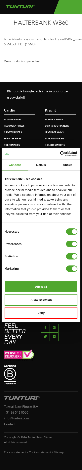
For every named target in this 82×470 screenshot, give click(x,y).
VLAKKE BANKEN (54, 139)
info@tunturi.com (16, 418)
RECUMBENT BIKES (14, 126)
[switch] (71, 244)
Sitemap (59, 452)
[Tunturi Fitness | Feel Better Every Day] (20, 5)
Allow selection (41, 300)
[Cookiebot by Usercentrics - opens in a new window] (60, 153)
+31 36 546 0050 (16, 412)
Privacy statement (15, 452)
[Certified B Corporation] (41, 375)
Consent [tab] (15, 164)
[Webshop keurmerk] (41, 355)
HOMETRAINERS (12, 120)
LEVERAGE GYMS (54, 132)
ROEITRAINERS (12, 145)
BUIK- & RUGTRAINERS (57, 126)
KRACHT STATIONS (55, 145)
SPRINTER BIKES (12, 139)
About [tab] (67, 164)
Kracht (50, 110)
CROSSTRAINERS (13, 132)
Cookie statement (40, 452)
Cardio (9, 110)
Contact (10, 424)
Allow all (41, 286)
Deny (41, 312)
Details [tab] (41, 164)
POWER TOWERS (54, 120)
